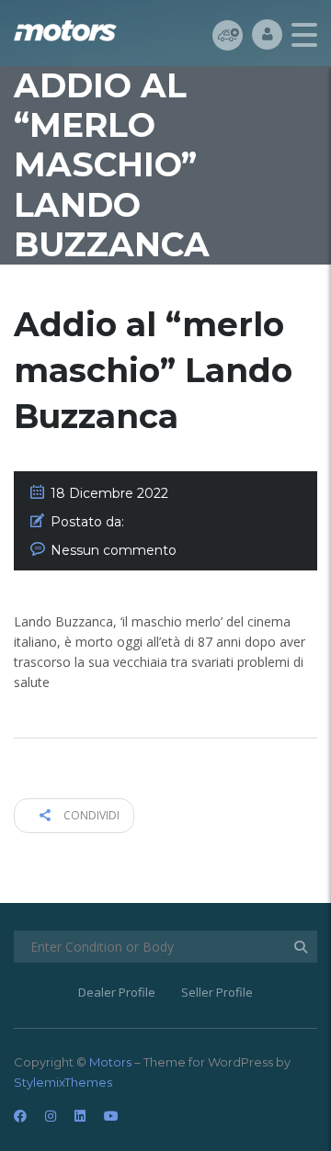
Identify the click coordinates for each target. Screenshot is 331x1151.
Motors (110, 1062)
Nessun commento (114, 550)
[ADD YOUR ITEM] (227, 34)
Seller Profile (217, 992)
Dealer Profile (116, 992)
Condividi (90, 815)
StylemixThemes (63, 1082)
